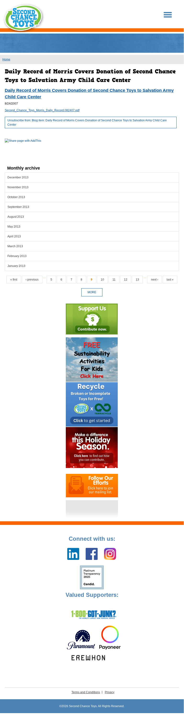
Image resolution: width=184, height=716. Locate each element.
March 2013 (15, 246)
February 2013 (17, 256)
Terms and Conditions (86, 692)
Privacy (109, 692)
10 (102, 279)
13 (137, 279)
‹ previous (32, 279)
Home (6, 59)
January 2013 (16, 266)
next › (154, 279)
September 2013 (18, 207)
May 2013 (13, 226)
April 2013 (14, 236)
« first (13, 279)
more (92, 292)
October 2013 (16, 197)
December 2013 (17, 177)
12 (125, 279)
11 (114, 279)
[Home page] (24, 18)
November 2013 (17, 187)
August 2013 (15, 216)
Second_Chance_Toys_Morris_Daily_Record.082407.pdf (42, 110)
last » (170, 279)
